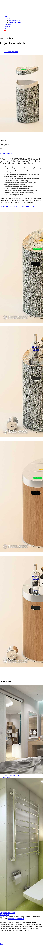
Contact (7, 26)
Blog (6, 28)
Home (6, 16)
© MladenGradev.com (16, 919)
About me (7, 24)
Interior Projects (14, 20)
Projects (7, 18)
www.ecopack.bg (6, 153)
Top (1, 944)
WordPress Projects (15, 22)
